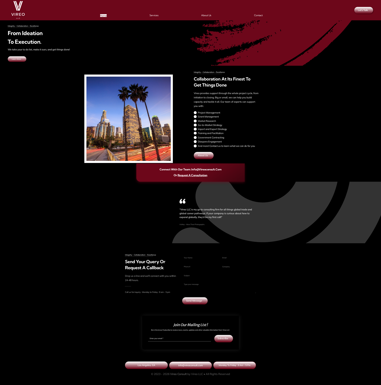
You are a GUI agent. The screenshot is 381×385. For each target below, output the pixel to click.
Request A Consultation (192, 175)
